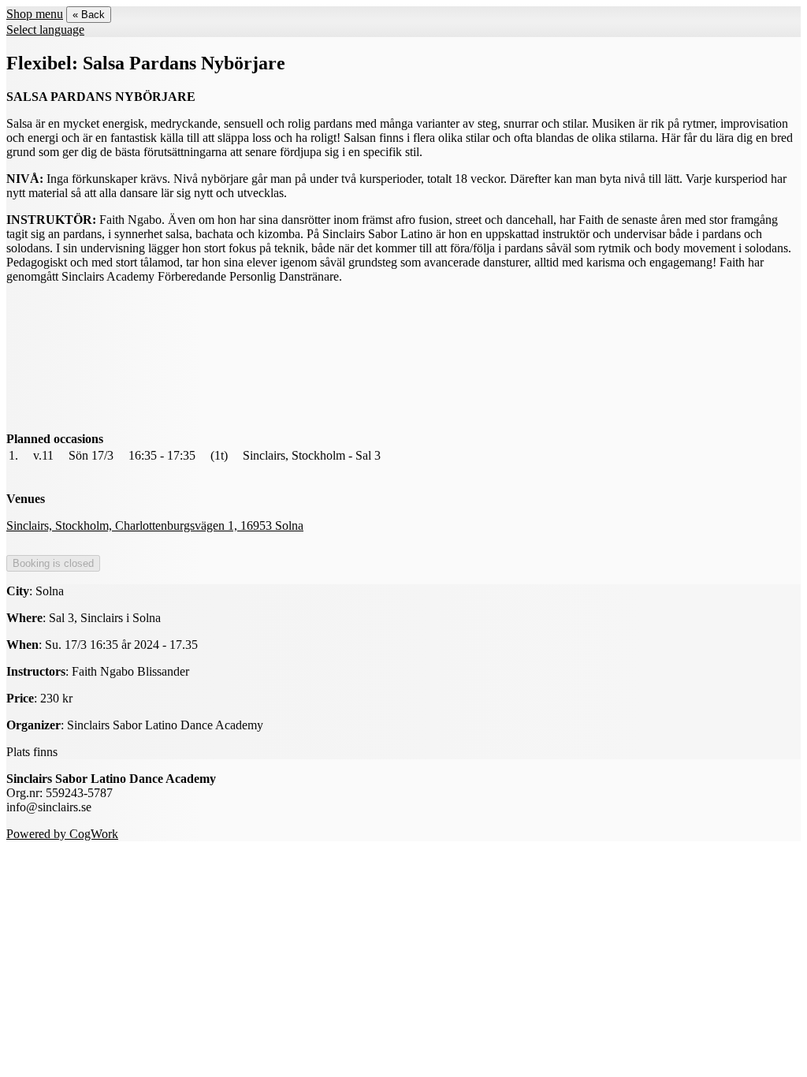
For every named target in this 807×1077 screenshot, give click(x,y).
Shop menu (34, 13)
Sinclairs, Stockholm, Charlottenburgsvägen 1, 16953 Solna (154, 525)
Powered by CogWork (62, 833)
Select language (45, 29)
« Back (89, 14)
